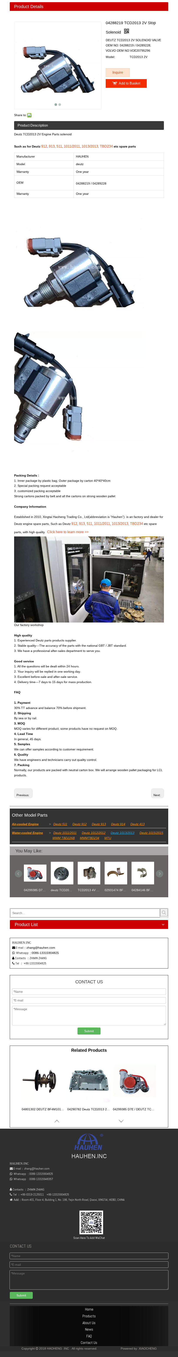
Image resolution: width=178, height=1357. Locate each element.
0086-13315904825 (45, 953)
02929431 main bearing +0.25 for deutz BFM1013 (143, 890)
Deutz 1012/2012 (93, 833)
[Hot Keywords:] (164, 912)
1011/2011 (72, 146)
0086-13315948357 (41, 1179)
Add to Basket (129, 83)
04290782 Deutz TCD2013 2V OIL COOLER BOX (89, 1109)
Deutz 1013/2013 (122, 833)
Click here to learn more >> (68, 532)
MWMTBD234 (89, 838)
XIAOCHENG (148, 1348)
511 (59, 146)
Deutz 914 (118, 824)
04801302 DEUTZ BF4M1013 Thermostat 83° (43, 1109)
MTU (107, 838)
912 (44, 146)
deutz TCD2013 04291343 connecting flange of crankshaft (35, 890)
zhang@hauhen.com (40, 947)
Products (89, 1315)
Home (89, 1309)
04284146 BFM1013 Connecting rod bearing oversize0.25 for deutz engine (116, 890)
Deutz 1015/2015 (151, 833)
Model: (110, 57)
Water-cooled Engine (27, 833)
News (89, 1329)
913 (52, 146)
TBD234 (106, 146)
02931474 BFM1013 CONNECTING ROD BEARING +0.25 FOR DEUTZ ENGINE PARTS (89, 890)
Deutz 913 (99, 824)
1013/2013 (90, 146)
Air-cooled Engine (25, 824)
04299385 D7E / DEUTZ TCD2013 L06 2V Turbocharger (134, 1109)
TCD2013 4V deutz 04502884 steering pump (62, 890)
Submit (89, 1031)
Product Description (33, 125)
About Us (89, 1322)
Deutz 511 (60, 824)
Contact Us (89, 1342)
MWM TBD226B (64, 838)
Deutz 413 (137, 824)
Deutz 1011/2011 (65, 833)
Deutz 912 (80, 824)
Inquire (117, 72)
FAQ (89, 1335)
